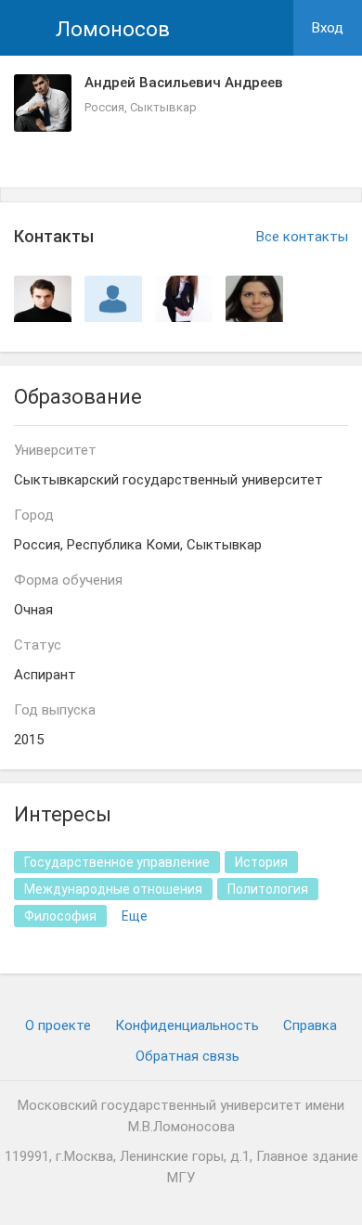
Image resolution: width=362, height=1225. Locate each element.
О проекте (58, 1025)
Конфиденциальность (187, 1025)
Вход (327, 27)
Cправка (310, 1025)
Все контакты (302, 236)
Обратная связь (187, 1056)
